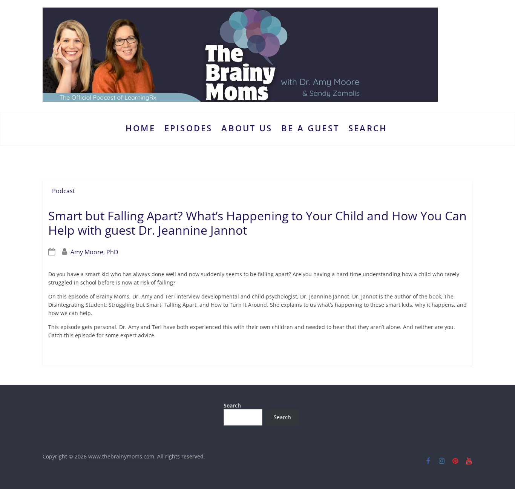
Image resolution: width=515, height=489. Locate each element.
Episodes (188, 128)
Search (367, 128)
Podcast (63, 191)
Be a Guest (310, 128)
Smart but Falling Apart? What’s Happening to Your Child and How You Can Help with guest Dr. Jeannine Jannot (257, 223)
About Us (246, 128)
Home (140, 128)
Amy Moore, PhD (94, 252)
